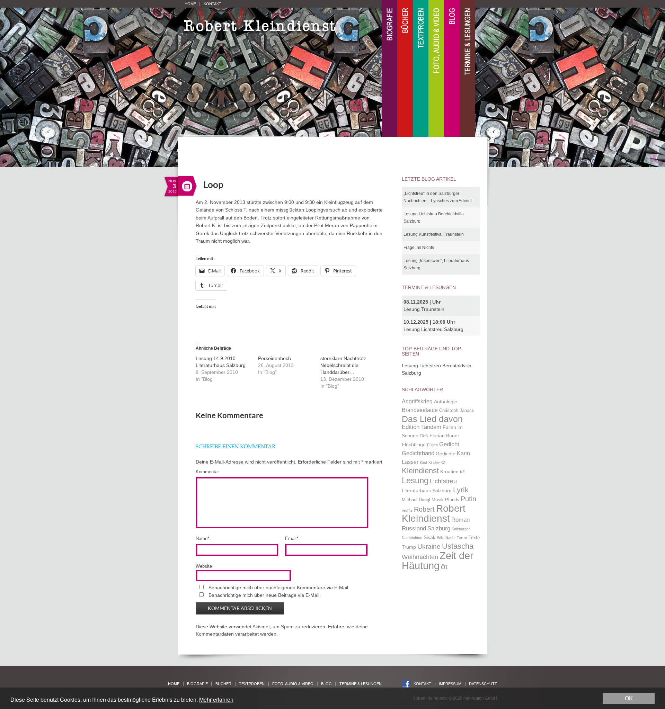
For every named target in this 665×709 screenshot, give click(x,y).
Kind (423, 462)
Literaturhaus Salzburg (427, 490)
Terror (462, 538)
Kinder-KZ (436, 462)
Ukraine (429, 546)
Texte (474, 537)
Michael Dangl (416, 499)
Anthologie (445, 401)
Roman (460, 520)
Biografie (389, 68)
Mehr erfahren (216, 699)
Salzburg (438, 528)
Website (204, 566)
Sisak (429, 537)
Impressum (450, 684)
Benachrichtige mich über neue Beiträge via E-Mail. (265, 595)
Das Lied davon (432, 419)
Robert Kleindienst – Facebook (406, 684)
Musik (438, 499)
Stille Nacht (446, 538)
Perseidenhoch (274, 358)
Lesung (415, 480)
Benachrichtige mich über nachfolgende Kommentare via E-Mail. (279, 587)
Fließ (424, 436)
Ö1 (444, 567)
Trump (409, 547)
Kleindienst (420, 470)
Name (202, 538)
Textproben (420, 68)
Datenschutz (483, 684)
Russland (414, 528)
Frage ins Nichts (419, 247)
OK (629, 698)
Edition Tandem (421, 427)
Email (291, 538)
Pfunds (452, 499)
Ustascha (457, 546)
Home (190, 4)
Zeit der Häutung (437, 561)
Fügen (432, 445)
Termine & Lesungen (467, 68)
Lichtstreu (443, 481)
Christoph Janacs (456, 410)
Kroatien (449, 471)
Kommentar (207, 471)
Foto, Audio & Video (436, 68)
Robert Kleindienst (434, 513)
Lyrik (461, 490)
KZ (462, 472)
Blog (452, 68)
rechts (407, 510)
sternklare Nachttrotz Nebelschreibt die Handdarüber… (343, 365)
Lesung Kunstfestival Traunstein (434, 234)
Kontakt (212, 4)
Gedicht (449, 444)
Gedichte (445, 453)
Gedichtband (418, 453)
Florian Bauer (444, 435)
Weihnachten (420, 556)
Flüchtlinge (414, 444)
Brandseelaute (420, 410)
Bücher (405, 68)
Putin (468, 499)
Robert (424, 509)
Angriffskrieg (417, 401)
